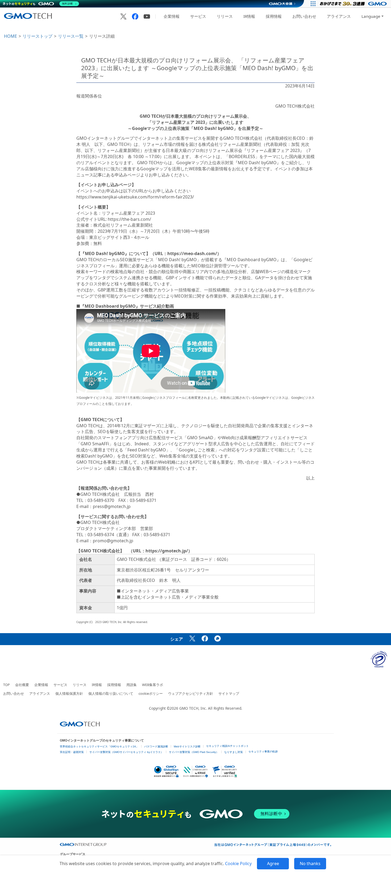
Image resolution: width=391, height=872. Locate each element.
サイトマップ (228, 693)
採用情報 (274, 16)
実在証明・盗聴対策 (72, 752)
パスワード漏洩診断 (156, 746)
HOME (10, 36)
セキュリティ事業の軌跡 (263, 751)
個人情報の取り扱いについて (110, 693)
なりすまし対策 (233, 752)
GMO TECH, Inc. (193, 708)
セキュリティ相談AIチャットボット (227, 745)
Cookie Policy (238, 863)
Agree (273, 863)
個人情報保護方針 (69, 693)
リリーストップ (37, 36)
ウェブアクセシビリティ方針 (190, 693)
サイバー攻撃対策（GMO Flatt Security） (194, 752)
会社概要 (22, 684)
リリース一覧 (71, 36)
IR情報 (249, 16)
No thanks (310, 863)
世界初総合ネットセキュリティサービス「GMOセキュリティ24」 (99, 746)
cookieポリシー (151, 693)
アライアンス (339, 16)
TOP (6, 684)
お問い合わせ (304, 16)
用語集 (131, 684)
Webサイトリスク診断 (187, 746)
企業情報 (172, 16)
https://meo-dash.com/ (192, 253)
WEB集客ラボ (152, 684)
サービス (198, 16)
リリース (225, 16)
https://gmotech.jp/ (166, 551)
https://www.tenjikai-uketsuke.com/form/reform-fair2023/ (135, 197)
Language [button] (370, 16)
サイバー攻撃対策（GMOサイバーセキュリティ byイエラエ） (126, 752)
